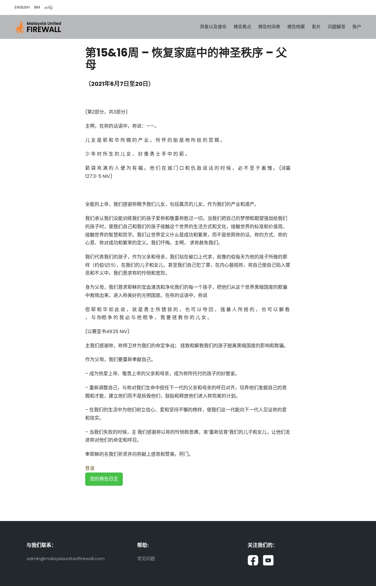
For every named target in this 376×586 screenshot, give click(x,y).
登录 (90, 468)
